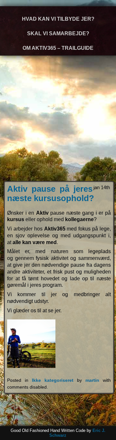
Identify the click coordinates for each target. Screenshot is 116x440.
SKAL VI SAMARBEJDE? (58, 33)
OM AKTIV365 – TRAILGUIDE (58, 48)
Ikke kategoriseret (52, 380)
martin (92, 380)
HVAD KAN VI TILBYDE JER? (58, 19)
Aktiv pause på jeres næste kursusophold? (50, 193)
